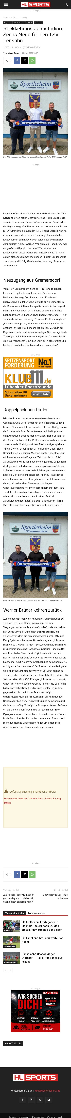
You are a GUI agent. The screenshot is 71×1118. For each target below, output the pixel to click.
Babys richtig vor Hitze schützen (55, 896)
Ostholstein (19, 23)
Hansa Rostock (10, 962)
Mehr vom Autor (36, 913)
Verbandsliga (9, 946)
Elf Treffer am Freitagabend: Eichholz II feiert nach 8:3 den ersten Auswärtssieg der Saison (41, 925)
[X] (24, 60)
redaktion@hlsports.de (47, 1090)
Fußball (14, 17)
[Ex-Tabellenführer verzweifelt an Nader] (11, 942)
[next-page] (11, 970)
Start (5, 17)
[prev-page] (5, 970)
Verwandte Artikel (14, 913)
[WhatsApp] (32, 60)
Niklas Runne (13, 53)
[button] (5, 4)
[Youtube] (48, 1100)
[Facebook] (17, 60)
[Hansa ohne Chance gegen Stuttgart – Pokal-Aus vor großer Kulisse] (11, 958)
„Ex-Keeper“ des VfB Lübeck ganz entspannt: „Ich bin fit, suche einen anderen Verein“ (18, 898)
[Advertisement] (35, 187)
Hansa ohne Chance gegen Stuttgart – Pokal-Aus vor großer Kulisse (42, 957)
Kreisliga (25, 17)
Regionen (8, 23)
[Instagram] (31, 1100)
